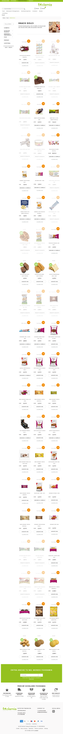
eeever (36, 730)
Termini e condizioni (38, 728)
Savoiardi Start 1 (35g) (39, 180)
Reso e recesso (24, 728)
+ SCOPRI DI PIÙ (25, 65)
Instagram (53, 711)
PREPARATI (6, 40)
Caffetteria (7, 43)
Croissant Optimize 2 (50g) (54, 493)
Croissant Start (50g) (54, 524)
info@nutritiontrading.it (22, 0)
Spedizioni (31, 728)
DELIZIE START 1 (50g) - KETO (39, 493)
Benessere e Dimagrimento (8, 35)
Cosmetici (6, 27)
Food (5, 37)
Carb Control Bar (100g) (25, 149)
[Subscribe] (40, 675)
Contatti (17, 728)
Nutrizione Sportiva (7, 31)
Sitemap (46, 728)
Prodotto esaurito (40, 62)
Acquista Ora (25, 62)
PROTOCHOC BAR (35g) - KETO (54, 55)
